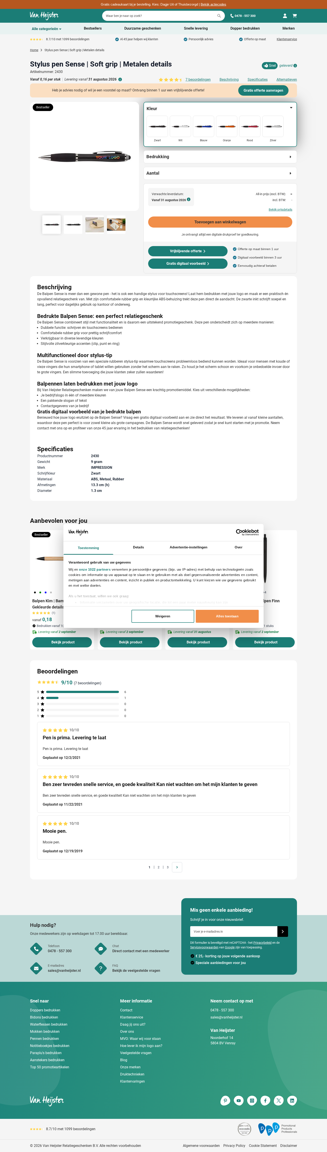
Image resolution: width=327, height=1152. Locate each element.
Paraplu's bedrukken (46, 1053)
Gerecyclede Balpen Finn (257, 600)
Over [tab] (238, 547)
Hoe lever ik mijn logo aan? (141, 1046)
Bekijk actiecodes (213, 4)
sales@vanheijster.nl (226, 1017)
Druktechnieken (132, 1074)
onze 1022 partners (95, 569)
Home (34, 50)
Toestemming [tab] (88, 548)
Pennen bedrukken (44, 1039)
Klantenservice (287, 39)
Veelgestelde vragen (135, 1053)
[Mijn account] (285, 16)
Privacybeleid (262, 942)
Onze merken (130, 1067)
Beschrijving (229, 79)
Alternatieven (287, 79)
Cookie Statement (263, 1146)
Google (230, 947)
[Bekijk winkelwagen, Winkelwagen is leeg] (295, 16)
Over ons (127, 1031)
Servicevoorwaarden (204, 947)
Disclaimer (288, 1146)
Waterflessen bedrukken (48, 1024)
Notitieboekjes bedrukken (49, 1046)
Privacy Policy (234, 1146)
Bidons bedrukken (44, 1017)
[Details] (295, 65)
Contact (126, 1010)
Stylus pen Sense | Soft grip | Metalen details (74, 50)
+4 (264, 592)
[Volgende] (135, 158)
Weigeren (162, 616)
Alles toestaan (227, 616)
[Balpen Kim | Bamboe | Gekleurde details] (62, 558)
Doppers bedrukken (45, 1010)
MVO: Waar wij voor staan (140, 1039)
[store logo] (96, 1101)
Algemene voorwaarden (201, 1146)
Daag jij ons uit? (132, 1024)
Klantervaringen (132, 1081)
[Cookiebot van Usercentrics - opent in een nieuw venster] (239, 532)
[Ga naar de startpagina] (44, 15)
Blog (123, 1060)
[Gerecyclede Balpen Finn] (264, 558)
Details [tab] (138, 547)
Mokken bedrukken (45, 1031)
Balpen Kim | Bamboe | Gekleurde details (52, 603)
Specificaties (258, 79)
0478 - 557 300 (245, 16)
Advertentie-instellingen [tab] (188, 547)
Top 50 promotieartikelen (49, 1067)
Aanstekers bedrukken (47, 1060)
